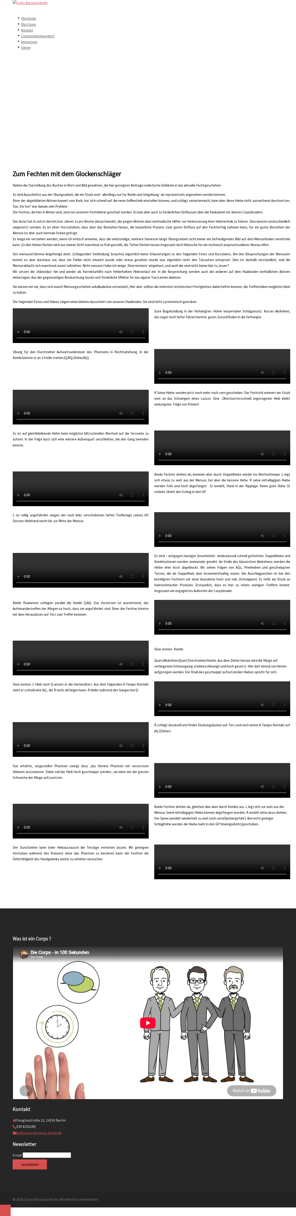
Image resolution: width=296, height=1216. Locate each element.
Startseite (29, 18)
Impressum (30, 41)
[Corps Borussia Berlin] (30, 3)
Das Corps (29, 24)
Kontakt (28, 30)
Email (17, 1155)
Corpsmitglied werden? (38, 35)
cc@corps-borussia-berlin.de (39, 1132)
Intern (26, 47)
